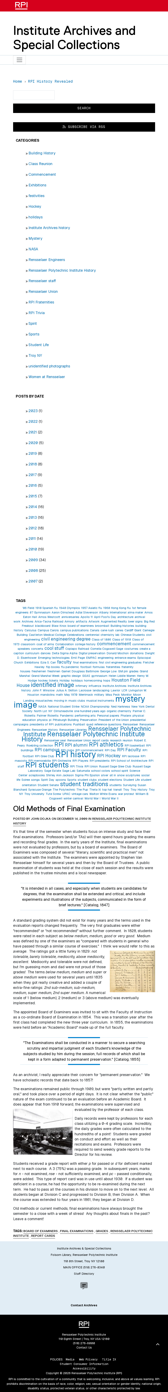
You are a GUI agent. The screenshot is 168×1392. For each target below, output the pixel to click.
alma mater (135, 612)
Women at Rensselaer (46, 376)
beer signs (135, 621)
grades (133, 671)
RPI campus (47, 749)
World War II (110, 798)
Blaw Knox (59, 626)
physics (42, 720)
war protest (126, 794)
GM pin (123, 671)
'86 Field (28, 608)
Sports (33, 334)
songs (35, 780)
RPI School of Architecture (129, 761)
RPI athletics (106, 744)
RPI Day (110, 750)
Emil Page (78, 658)
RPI (59, 744)
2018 (32, 464)
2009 (33, 559)
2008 (33, 570)
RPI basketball (135, 745)
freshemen (39, 671)
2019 (32, 453)
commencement (114, 643)
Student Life (38, 344)
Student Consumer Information (84, 1364)
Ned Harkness (120, 706)
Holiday (64, 680)
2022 (33, 421)
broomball (102, 626)
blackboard (42, 626)
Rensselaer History (45, 730)
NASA (33, 249)
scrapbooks (37, 775)
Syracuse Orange (39, 789)
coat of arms (45, 644)
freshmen (53, 671)
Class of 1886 (101, 639)
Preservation (88, 720)
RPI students (47, 765)
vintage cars (80, 794)
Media (70, 1359)
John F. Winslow (43, 690)
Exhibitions (37, 185)
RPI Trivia (36, 312)
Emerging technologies (54, 658)
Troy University (34, 794)
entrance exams (125, 658)
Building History (42, 153)
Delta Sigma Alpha (64, 653)
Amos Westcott (49, 617)
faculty (64, 662)
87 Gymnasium (40, 612)
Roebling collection (39, 745)
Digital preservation (92, 653)
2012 (32, 528)
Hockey (34, 206)
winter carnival (73, 798)
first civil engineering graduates (120, 662)
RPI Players (80, 761)
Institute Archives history (49, 227)
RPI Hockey (109, 755)
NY (50, 711)
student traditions (84, 784)
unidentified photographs (49, 366)
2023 (33, 410)
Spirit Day (47, 780)
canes (119, 630)
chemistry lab (110, 635)
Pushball (79, 724)
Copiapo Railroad (77, 649)
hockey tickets (48, 680)
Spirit (32, 323)
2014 (32, 506)
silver (104, 775)
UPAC (66, 794)
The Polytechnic (64, 789)
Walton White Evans (103, 794)
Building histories (122, 626)
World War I (92, 798)
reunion (128, 740)
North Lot (40, 711)
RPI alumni (76, 745)
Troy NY (35, 355)
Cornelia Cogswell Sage (106, 649)
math (59, 695)
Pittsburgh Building (66, 720)
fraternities (113, 667)
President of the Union (113, 720)
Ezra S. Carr (48, 662)
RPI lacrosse (130, 756)
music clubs (76, 700)
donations (137, 653)
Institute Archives (114, 686)
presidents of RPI (42, 724)
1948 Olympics (69, 608)
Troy (126, 789)
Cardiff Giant (133, 630)
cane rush (107, 630)
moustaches (44, 700)
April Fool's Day (105, 617)
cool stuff (54, 648)
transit (117, 789)
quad (89, 724)
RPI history (75, 754)
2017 (32, 474)
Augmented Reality (114, 621)
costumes (131, 649)
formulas (99, 667)
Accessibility (84, 1368)
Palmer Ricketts (48, 715)
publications (63, 724)
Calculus (30, 630)
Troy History (139, 789)
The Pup (82, 789)
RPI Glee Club (44, 756)
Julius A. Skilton (66, 690)
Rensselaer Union (43, 291)
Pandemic (67, 715)
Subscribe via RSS (85, 127)
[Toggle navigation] (19, 60)
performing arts (85, 715)
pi (50, 720)
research (115, 740)
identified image (52, 685)
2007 (32, 581)
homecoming (93, 680)
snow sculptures (128, 775)
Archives (27, 621)
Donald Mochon (118, 653)
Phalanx (125, 715)
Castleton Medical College (47, 635)
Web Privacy (88, 1359)
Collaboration (64, 644)
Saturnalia (83, 771)
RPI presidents (100, 761)
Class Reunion (40, 163)
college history (85, 644)
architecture (125, 617)
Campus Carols (48, 630)
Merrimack (86, 695)
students (115, 785)
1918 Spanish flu (46, 608)
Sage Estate (52, 771)
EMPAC (91, 658)
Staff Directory (84, 1274)
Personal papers (108, 715)
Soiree (26, 780)
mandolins (47, 695)
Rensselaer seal (55, 740)
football (85, 667)
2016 (32, 485)
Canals (94, 630)
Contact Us (84, 1347)
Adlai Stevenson (86, 612)
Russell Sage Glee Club (115, 766)
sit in (113, 775)
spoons (61, 780)
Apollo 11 (87, 617)
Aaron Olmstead (63, 612)
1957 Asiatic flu (91, 608)
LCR (124, 690)
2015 (32, 496)
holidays (35, 217)
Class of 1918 (121, 639)
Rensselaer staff (42, 280)
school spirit (119, 771)
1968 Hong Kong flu (117, 608)
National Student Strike (63, 706)
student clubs (87, 780)
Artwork (94, 621)
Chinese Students (133, 635)
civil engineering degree (66, 639)
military (99, 695)
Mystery (35, 238)
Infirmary (81, 686)
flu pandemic (70, 667)
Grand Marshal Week (45, 676)
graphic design (71, 676)
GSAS (86, 676)
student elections (110, 780)
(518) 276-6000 (84, 1343)
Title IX (109, 1359)
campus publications (74, 630)
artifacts (81, 621)
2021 (32, 432)
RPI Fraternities (41, 302)
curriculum (32, 653)
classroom (28, 644)
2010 (32, 549)
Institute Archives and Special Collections (74, 37)
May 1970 (70, 695)
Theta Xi (95, 789)
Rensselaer (130, 724)
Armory (70, 621)
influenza (95, 686)
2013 (32, 517)
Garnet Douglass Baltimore (80, 671)
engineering (106, 658)
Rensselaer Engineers (46, 259)
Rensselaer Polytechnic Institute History (62, 270)
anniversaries (70, 617)
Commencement (42, 174)
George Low (108, 671)
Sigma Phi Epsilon (87, 775)
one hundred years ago (90, 711)
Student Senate (48, 785)
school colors (100, 771)
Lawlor (115, 690)
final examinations (85, 662)
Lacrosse (85, 690)
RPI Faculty (129, 749)
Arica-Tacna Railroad (49, 621)
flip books (53, 667)
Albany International (112, 612)
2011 (32, 538)
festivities (36, 195)
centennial (92, 635)
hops (106, 680)
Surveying (129, 785)
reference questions (107, 724)
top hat (107, 789)
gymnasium (99, 676)
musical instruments (100, 700)
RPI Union (91, 766)
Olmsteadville (63, 711)
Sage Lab (68, 771)
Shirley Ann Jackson (60, 775)
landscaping (101, 690)
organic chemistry (119, 711)
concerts (37, 649)
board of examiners (81, 626)
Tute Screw (53, 794)
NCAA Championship (95, 706)
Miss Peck (113, 695)
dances (46, 653)
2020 (33, 442)
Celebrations (75, 635)
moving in (60, 700)
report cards (100, 740)
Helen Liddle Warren (122, 676)
